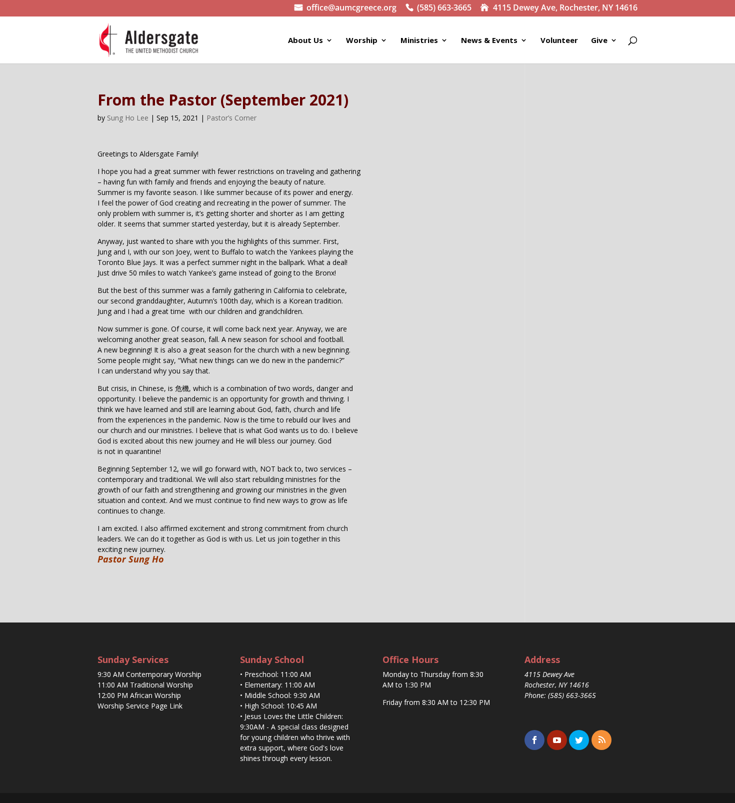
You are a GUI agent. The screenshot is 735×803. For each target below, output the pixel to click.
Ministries (419, 40)
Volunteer (559, 40)
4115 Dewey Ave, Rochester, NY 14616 (565, 8)
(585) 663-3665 (444, 8)
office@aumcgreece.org (351, 8)
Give (599, 40)
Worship (362, 40)
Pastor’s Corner (231, 117)
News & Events (489, 40)
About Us (305, 40)
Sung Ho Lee (127, 117)
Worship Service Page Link (140, 705)
